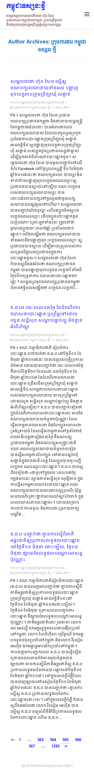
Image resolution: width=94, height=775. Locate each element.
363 (40, 740)
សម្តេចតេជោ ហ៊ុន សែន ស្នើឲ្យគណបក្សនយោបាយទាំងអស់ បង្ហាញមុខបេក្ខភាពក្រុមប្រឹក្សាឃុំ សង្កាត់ (44, 88)
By (30, 107)
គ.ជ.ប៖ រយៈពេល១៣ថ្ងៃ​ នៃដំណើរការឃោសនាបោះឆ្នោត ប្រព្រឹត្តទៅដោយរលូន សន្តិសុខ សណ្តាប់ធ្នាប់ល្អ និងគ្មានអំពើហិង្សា (46, 317)
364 (53, 740)
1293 (55, 746)
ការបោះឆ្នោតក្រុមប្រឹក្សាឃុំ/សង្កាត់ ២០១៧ (37, 102)
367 (32, 746)
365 (66, 740)
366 (78, 740)
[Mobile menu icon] (86, 14)
